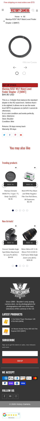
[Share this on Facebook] (10, 135)
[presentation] (4, 185)
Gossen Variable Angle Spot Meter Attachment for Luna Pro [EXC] (10, 252)
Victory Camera (23, 404)
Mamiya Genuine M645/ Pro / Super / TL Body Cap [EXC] (10, 193)
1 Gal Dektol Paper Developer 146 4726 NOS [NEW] (23, 320)
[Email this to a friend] (21, 135)
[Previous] (14, 67)
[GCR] (5, 415)
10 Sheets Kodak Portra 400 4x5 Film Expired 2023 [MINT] (24, 330)
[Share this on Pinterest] (15, 135)
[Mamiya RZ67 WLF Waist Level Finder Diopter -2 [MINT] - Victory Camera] (20, 46)
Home (17, 17)
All (24, 17)
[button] (13, 210)
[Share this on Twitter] (4, 135)
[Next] (25, 67)
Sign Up (20, 360)
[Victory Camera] (20, 10)
